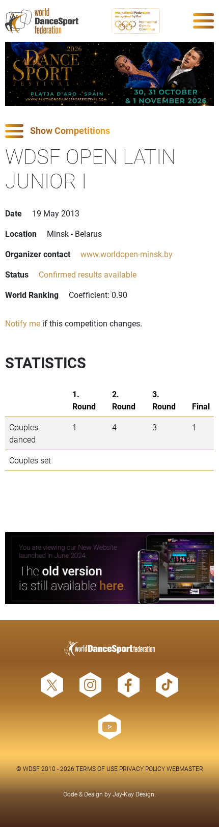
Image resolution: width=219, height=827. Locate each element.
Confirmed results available (87, 274)
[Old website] (109, 568)
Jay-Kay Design (133, 794)
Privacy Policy (142, 768)
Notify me (22, 323)
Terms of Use (97, 768)
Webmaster (185, 768)
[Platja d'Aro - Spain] (109, 74)
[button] (109, 131)
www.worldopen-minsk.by (126, 254)
